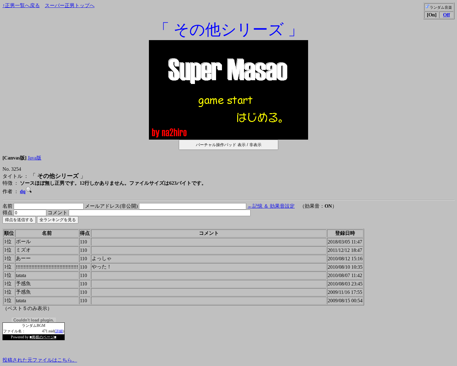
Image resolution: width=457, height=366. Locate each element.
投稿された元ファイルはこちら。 (39, 360)
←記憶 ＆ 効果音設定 (271, 206)
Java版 (34, 157)
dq (22, 191)
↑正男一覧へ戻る (21, 5)
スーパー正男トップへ (70, 5)
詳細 (59, 331)
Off (446, 14)
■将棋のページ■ (43, 337)
